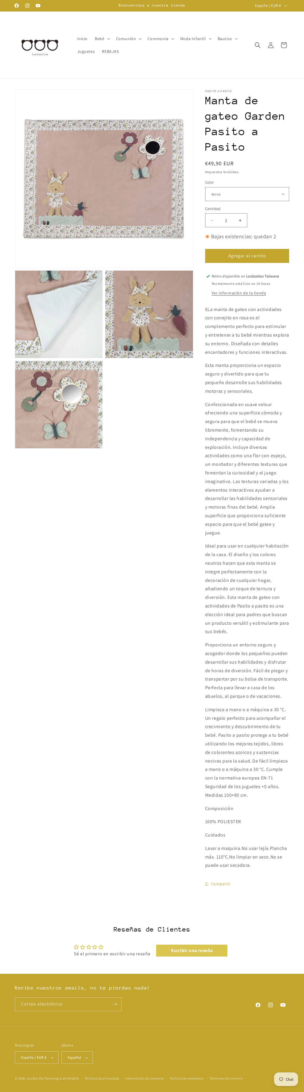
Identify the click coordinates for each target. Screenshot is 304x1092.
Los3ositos (35, 1078)
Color (209, 182)
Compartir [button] (221, 883)
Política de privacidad (102, 1078)
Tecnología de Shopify (62, 1078)
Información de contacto (144, 1078)
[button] (101, 38)
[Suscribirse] (114, 1004)
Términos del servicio (226, 1078)
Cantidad (213, 208)
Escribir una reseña (192, 950)
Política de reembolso (187, 1078)
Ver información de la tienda (239, 293)
